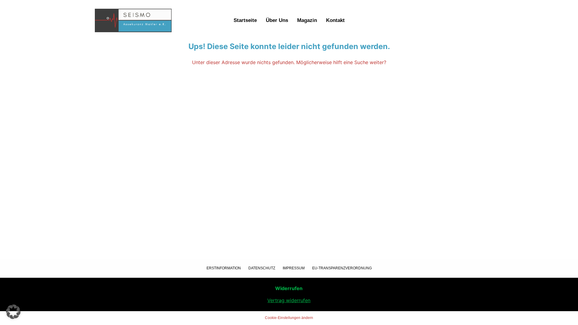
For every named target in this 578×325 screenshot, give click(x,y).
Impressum (294, 268)
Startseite (245, 20)
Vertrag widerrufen (288, 300)
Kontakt (335, 20)
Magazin (307, 20)
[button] (13, 312)
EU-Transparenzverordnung (342, 268)
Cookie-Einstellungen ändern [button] (289, 318)
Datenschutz (261, 268)
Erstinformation (224, 268)
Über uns (277, 20)
